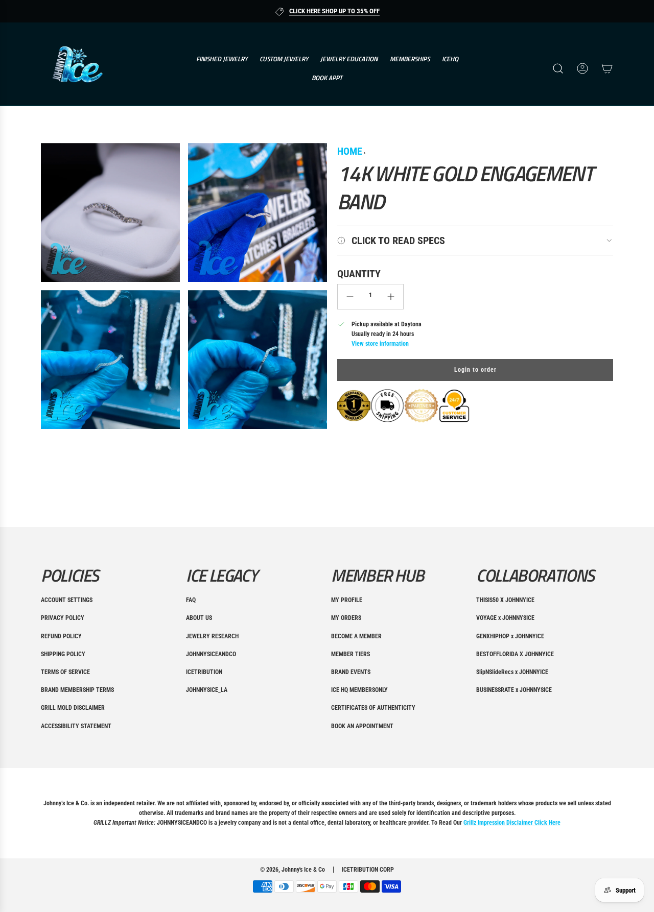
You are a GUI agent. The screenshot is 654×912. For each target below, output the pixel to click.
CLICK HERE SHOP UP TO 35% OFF (334, 11)
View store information (380, 343)
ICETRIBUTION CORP (368, 869)
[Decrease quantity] (350, 296)
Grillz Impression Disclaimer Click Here (511, 822)
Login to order (475, 369)
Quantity (359, 274)
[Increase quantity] (391, 296)
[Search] (558, 68)
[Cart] (607, 68)
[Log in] (582, 68)
